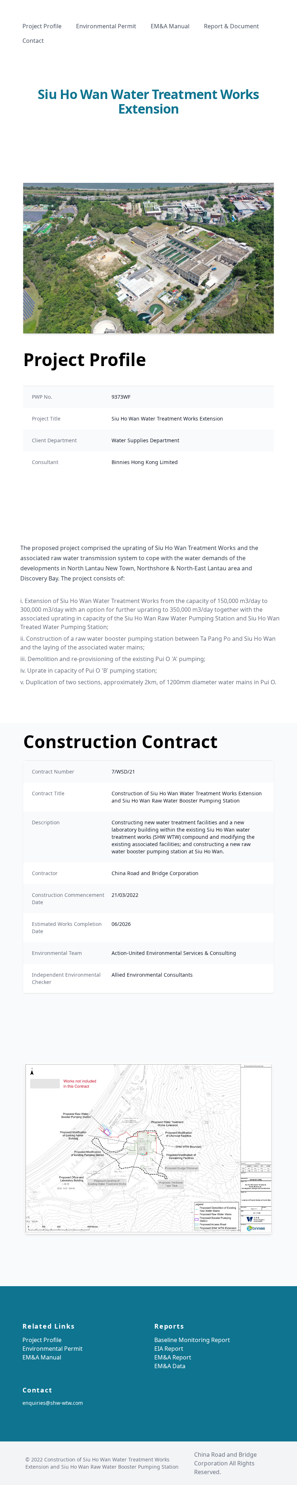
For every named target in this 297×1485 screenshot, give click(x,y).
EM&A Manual (41, 1357)
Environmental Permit (52, 1349)
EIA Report (168, 1349)
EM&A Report (172, 1357)
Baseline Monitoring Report (192, 1340)
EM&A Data (169, 1366)
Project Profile (42, 1340)
